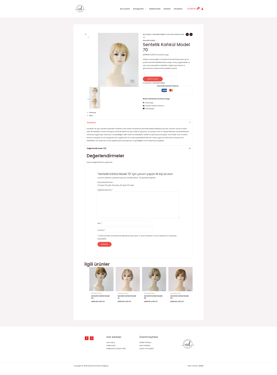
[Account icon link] (202, 9)
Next (91, 115)
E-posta (101, 230)
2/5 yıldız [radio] (108, 185)
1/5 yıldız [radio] (100, 185)
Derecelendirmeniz (105, 182)
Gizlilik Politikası (145, 342)
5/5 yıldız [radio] (130, 185)
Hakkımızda (110, 345)
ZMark (201, 366)
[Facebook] (87, 338)
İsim (99, 223)
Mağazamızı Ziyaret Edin (116, 348)
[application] (145, 8)
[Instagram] (91, 338)
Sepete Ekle (152, 79)
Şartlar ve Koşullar (146, 348)
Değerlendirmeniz (105, 190)
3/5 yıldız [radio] (115, 185)
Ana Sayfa (147, 34)
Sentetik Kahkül (159, 34)
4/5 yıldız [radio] (122, 185)
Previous (92, 112)
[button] (85, 34)
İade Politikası (144, 345)
